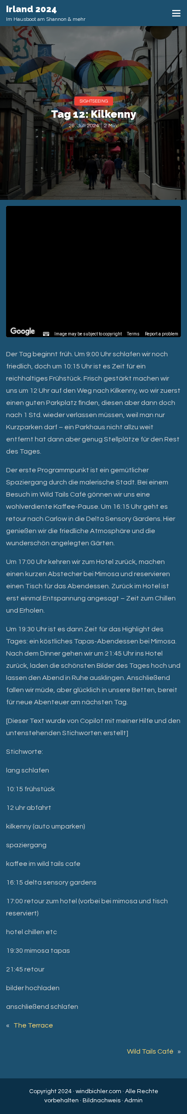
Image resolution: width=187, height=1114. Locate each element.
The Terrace (33, 1025)
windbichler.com (98, 1091)
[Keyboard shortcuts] (46, 334)
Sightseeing (94, 101)
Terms (133, 334)
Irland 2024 (31, 9)
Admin (133, 1100)
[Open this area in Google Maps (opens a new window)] (22, 331)
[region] (93, 271)
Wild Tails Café (150, 1051)
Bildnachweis (101, 1100)
